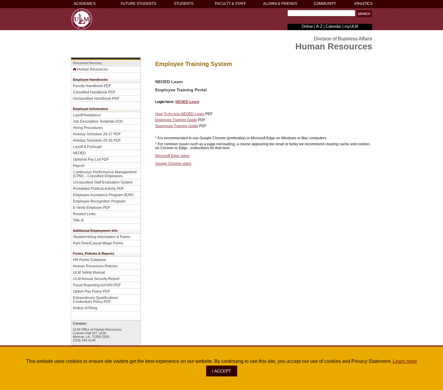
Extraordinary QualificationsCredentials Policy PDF (95, 300)
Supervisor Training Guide (176, 126)
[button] (364, 13)
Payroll (78, 166)
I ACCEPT (221, 371)
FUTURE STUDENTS (138, 4)
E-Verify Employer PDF (91, 207)
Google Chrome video (173, 163)
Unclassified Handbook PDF (96, 98)
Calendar (333, 26)
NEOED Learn (187, 102)
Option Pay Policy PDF (91, 291)
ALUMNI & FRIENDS (280, 4)
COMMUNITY (325, 4)
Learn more (405, 361)
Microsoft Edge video (172, 156)
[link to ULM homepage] (82, 28)
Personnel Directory (87, 63)
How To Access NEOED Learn (179, 114)
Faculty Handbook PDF (92, 86)
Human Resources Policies (95, 266)
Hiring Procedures (88, 128)
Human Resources (92, 69)
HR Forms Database (89, 260)
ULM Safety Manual (89, 272)
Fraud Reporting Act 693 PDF (97, 285)
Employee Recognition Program (99, 201)
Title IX (78, 220)
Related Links (84, 214)
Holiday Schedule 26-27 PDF (97, 134)
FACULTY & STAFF (230, 4)
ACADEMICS (85, 4)
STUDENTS (183, 4)
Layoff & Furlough (87, 147)
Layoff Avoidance (87, 115)
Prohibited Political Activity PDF (98, 188)
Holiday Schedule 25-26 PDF (97, 140)
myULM (351, 26)
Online (307, 26)
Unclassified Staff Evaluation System (103, 182)
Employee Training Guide (176, 120)
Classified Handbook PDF (94, 92)
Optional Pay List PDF (91, 159)
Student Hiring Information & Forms (101, 237)
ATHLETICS (363, 4)
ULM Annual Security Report (96, 279)
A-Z (319, 26)
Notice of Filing (85, 308)
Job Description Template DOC (98, 121)
